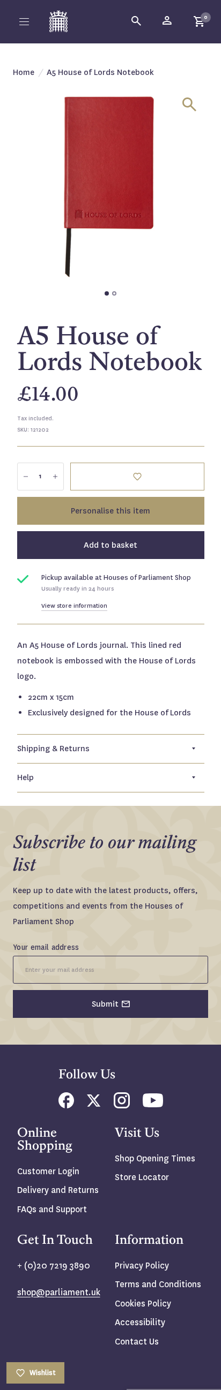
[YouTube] (153, 1104)
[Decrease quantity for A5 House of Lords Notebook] (26, 476)
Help (25, 777)
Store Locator (142, 1177)
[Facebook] (66, 1105)
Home (23, 72)
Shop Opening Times (155, 1158)
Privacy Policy (142, 1265)
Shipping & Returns (53, 748)
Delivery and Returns (58, 1190)
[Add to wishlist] (137, 476)
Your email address (46, 947)
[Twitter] (94, 1103)
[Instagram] (122, 1105)
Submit (105, 1004)
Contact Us (137, 1341)
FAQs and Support (52, 1209)
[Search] (137, 21)
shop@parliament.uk (58, 1292)
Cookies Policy (143, 1303)
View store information (74, 605)
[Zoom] (189, 104)
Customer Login (48, 1171)
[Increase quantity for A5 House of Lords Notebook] (55, 476)
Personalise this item (110, 510)
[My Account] (168, 21)
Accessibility (140, 1322)
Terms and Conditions (158, 1284)
